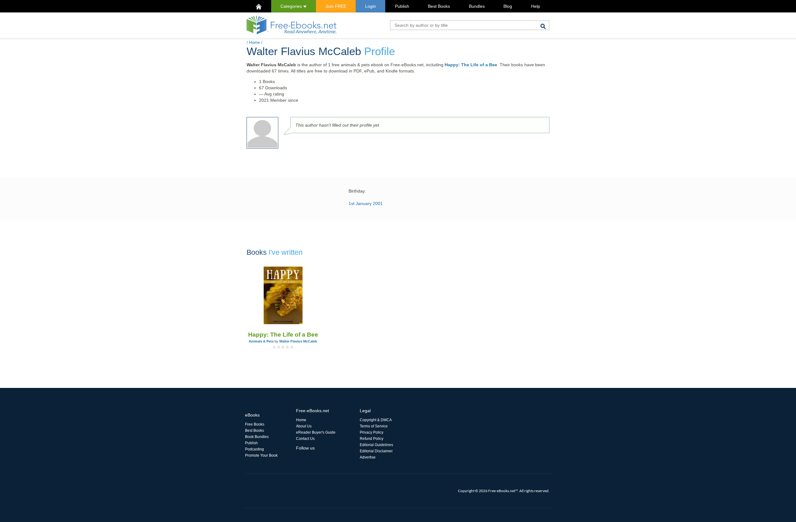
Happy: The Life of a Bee (471, 64)
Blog (507, 6)
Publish (402, 6)
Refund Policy (371, 438)
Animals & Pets (261, 341)
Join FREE (336, 6)
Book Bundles (257, 437)
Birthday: (357, 191)
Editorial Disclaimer (376, 451)
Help (535, 6)
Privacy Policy (371, 432)
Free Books (254, 424)
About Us (304, 426)
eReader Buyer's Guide (316, 432)
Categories (291, 6)
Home (254, 42)
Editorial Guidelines (376, 445)
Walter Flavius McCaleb (298, 341)
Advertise (368, 457)
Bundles (477, 6)
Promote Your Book (261, 455)
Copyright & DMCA (376, 420)
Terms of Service (374, 426)
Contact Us (305, 438)
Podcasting (254, 449)
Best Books (439, 6)
